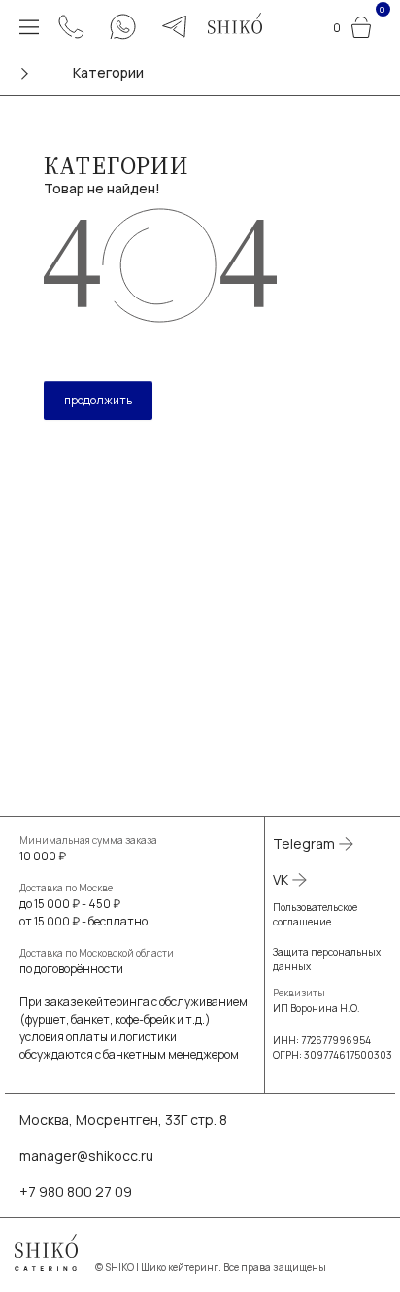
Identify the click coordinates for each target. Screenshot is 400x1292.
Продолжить (98, 400)
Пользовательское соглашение (315, 914)
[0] (361, 25)
